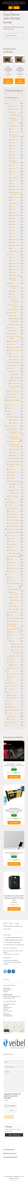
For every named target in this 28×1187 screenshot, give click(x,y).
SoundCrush (16, 600)
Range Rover (10, 689)
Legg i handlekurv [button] (8, 81)
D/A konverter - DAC (16, 589)
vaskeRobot (14, 490)
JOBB (8, 499)
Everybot (15, 493)
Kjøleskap (14, 455)
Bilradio (11, 254)
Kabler (13, 371)
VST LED (11, 571)
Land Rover (14, 177)
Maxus (13, 183)
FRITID (9, 411)
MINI (12, 200)
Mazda (13, 186)
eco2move (14, 330)
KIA (12, 174)
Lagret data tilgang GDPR (10, 1157)
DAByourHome (13, 429)
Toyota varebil (15, 239)
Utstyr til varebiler (14, 391)
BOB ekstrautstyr (16, 449)
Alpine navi (14, 356)
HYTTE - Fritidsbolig (14, 417)
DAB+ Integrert (15, 324)
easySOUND (14, 597)
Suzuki (13, 233)
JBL (12, 603)
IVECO (13, 168)
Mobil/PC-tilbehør (12, 686)
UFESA (13, 487)
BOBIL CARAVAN (13, 309)
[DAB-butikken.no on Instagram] (9, 971)
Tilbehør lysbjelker (16, 553)
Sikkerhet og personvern (9, 1153)
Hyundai (13, 158)
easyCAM (11, 511)
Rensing (11, 478)
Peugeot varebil (15, 215)
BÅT (10, 414)
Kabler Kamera (13, 517)
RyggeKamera (13, 365)
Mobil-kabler (16, 377)
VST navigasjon (15, 362)
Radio (10, 638)
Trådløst (11, 662)
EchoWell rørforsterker (15, 583)
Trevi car (13, 272)
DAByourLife (16, 644)
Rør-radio (13, 606)
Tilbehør (11, 368)
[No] (26, 5)
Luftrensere (12, 469)
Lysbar (11, 547)
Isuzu (12, 165)
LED (10, 680)
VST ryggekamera (14, 526)
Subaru (13, 230)
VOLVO (13, 242)
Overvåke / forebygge (15, 520)
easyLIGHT (12, 674)
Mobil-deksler (11, 683)
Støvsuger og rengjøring (15, 481)
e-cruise (11, 327)
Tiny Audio (16, 321)
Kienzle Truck (15, 266)
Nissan (13, 206)
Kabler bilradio (15, 263)
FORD (12, 155)
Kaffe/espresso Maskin (15, 461)
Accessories (12, 716)
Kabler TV (16, 374)
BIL (8, 103)
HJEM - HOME (11, 426)
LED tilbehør (12, 544)
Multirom (11, 635)
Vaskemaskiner (15, 458)
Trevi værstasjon (13, 496)
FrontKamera (13, 514)
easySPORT (14, 420)
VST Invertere (13, 394)
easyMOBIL (12, 719)
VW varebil (14, 251)
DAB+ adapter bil (15, 318)
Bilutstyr (11, 283)
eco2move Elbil (13, 341)
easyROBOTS (12, 698)
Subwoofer (12, 659)
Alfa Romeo (14, 126)
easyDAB (17, 653)
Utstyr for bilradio (16, 275)
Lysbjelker (12, 550)
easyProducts (12, 333)
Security (9, 701)
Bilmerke (11, 123)
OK (6, 1100)
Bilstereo (13, 315)
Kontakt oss (9, 1117)
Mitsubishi (14, 203)
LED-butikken (11, 535)
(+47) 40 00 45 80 (8, 1015)
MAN (12, 180)
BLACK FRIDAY (11, 397)
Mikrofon (11, 632)
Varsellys (11, 565)
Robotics (9, 692)
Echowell (11, 580)
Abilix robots (12, 695)
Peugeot (13, 212)
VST (8, 725)
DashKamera (14, 109)
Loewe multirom (13, 621)
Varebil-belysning (12, 722)
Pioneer (13, 269)
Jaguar (13, 171)
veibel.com (7, 1014)
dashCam (13, 291)
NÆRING (11, 502)
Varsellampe (12, 562)
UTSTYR (9, 713)
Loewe (11, 615)
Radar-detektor (17, 115)
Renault (13, 218)
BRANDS (9, 405)
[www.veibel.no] (13, 971)
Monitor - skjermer (14, 350)
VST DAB (15, 650)
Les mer (16, 7)
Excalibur (9, 408)
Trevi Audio (12, 668)
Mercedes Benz (15, 189)
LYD (8, 574)
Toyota (13, 236)
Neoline (13, 112)
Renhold (11, 475)
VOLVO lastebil (15, 245)
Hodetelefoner (13, 612)
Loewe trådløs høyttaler (15, 629)
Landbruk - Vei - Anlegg (13, 529)
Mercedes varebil (15, 197)
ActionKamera (13, 508)
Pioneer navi (14, 359)
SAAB (12, 221)
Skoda (12, 227)
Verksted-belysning (14, 568)
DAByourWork (17, 647)
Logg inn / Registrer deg (14, 1135)
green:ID (11, 538)
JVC (12, 260)
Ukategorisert (11, 707)
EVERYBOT (14, 484)
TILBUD (9, 704)
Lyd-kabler (14, 380)
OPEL (12, 209)
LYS (8, 671)
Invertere (13, 297)
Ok (10, 7)
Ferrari (13, 148)
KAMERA (9, 505)
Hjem (6, 11)
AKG (10, 577)
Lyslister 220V (13, 556)
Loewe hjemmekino (14, 618)
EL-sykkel (13, 423)
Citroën (13, 143)
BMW (12, 132)
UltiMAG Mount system (13, 710)
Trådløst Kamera (13, 523)
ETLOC (13, 294)
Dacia (12, 146)
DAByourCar (12, 312)
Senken (11, 559)
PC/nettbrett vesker (16, 383)
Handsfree (12, 344)
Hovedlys (11, 541)
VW (12, 248)
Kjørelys (11, 677)
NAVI (10, 353)
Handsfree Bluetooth (15, 347)
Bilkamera (12, 106)
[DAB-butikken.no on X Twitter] (5, 971)
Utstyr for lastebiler (14, 532)
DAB (12, 641)
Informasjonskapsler (8, 1149)
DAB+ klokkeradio (16, 656)
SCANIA (13, 224)
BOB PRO (13, 452)
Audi (12, 129)
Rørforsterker (15, 609)
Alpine (13, 257)
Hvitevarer (12, 441)
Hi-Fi (10, 586)
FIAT (12, 152)
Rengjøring (12, 472)
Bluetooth (14, 665)
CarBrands (14, 139)
